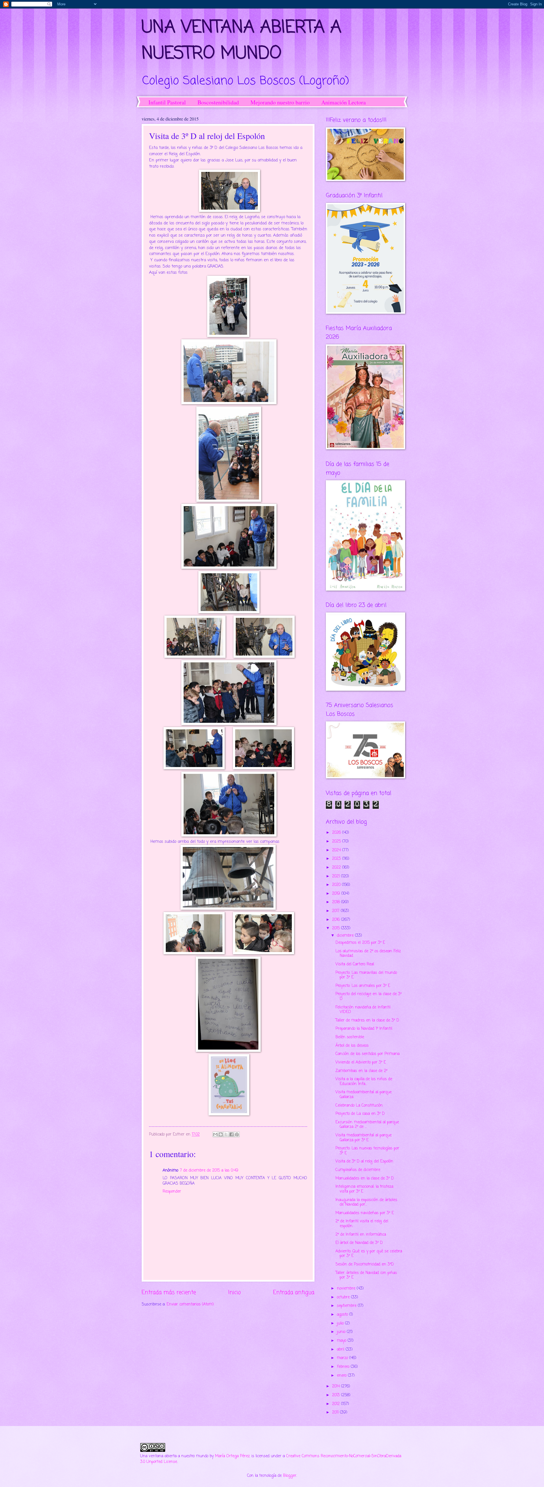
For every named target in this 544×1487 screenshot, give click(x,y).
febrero (344, 1367)
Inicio (234, 1292)
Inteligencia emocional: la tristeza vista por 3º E (364, 1189)
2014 (336, 1386)
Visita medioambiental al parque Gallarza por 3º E (363, 1137)
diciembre (346, 936)
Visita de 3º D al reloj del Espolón (364, 1161)
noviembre (347, 1289)
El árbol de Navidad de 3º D (359, 1243)
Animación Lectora (343, 102)
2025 (337, 841)
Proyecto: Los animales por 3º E (362, 986)
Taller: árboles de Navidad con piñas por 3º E (366, 1275)
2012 (336, 1404)
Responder (172, 1192)
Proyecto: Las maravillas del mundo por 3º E (366, 975)
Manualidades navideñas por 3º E (364, 1213)
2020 (337, 885)
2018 (336, 902)
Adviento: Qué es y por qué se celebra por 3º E (368, 1253)
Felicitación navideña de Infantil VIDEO (362, 1009)
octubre (344, 1297)
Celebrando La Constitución (359, 1106)
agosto (343, 1315)
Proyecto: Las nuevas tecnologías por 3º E (367, 1150)
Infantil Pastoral (167, 102)
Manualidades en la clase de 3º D (364, 1178)
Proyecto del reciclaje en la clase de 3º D (368, 996)
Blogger (289, 1476)
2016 (336, 920)
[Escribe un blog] (221, 1134)
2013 (336, 1395)
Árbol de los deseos (352, 1046)
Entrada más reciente (169, 1292)
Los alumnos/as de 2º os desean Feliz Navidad (368, 953)
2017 (336, 911)
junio (342, 1332)
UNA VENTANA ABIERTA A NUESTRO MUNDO (241, 41)
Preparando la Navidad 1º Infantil (363, 1029)
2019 (336, 894)
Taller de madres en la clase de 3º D (367, 1020)
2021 (336, 876)
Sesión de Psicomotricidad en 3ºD (364, 1264)
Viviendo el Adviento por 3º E (360, 1062)
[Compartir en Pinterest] (237, 1134)
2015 (336, 928)
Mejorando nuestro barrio (280, 102)
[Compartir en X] (226, 1134)
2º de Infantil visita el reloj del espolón (361, 1223)
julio (341, 1323)
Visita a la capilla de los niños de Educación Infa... (363, 1081)
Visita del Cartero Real (354, 964)
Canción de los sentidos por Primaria (367, 1054)
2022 (337, 868)
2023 (337, 859)
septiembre (347, 1306)
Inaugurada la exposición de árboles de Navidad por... (366, 1202)
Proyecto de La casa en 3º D (360, 1114)
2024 (337, 850)
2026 (337, 833)
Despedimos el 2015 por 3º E (360, 943)
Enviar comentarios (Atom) (190, 1304)
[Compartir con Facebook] (231, 1134)
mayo (342, 1341)
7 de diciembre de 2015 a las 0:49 (209, 1171)
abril (341, 1350)
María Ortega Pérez (232, 1456)
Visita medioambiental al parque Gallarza (363, 1094)
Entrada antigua (293, 1292)
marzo (343, 1358)
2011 (336, 1413)
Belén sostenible (349, 1037)
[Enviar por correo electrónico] (215, 1134)
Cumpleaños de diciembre (357, 1170)
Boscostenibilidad (218, 102)
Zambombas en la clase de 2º (361, 1071)
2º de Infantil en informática (360, 1235)
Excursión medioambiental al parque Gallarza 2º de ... (367, 1124)
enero (342, 1376)
